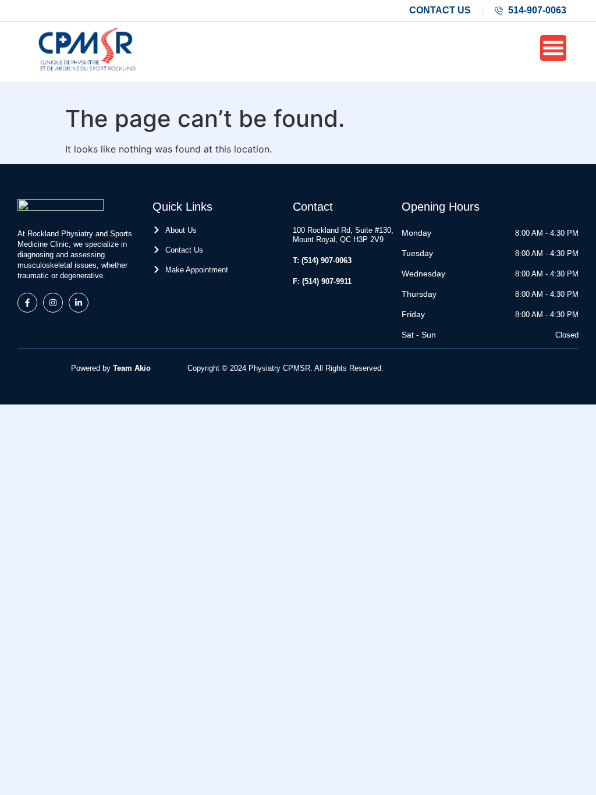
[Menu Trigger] (553, 48)
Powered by (111, 368)
